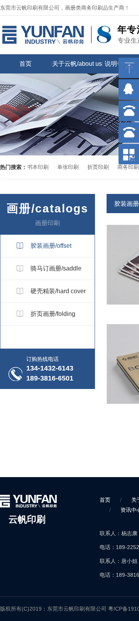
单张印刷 (68, 167)
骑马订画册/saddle (56, 268)
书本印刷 (38, 167)
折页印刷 (98, 167)
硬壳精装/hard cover (58, 291)
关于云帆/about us (77, 63)
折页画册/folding (53, 313)
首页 (25, 63)
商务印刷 (128, 167)
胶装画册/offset (51, 245)
